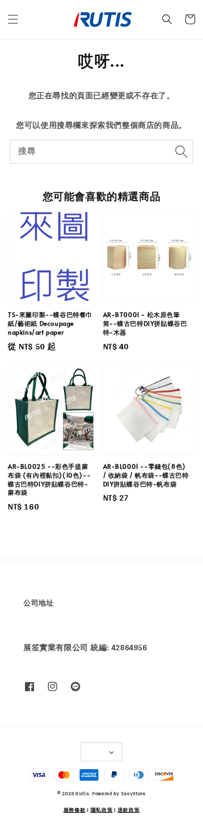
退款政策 (129, 809)
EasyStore (133, 793)
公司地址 (38, 603)
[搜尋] (181, 151)
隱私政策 (102, 809)
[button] (13, 19)
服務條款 (75, 809)
